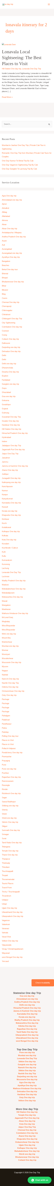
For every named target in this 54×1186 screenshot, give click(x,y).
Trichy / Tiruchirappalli (11, 892)
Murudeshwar (7, 658)
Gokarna (5, 400)
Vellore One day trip (10, 941)
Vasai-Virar (6, 937)
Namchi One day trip (10, 679)
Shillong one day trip (10, 806)
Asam (4, 241)
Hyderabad (6, 437)
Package (5, 699)
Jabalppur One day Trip (11, 446)
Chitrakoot (6, 314)
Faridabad (6, 380)
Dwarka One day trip (10, 372)
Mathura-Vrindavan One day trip (15, 613)
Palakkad (6, 720)
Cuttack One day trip (10, 339)
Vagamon (6, 920)
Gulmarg (5, 413)
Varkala (5, 933)
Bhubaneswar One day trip (13, 282)
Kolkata (5, 536)
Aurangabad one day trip (12, 253)
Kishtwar (5, 519)
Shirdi (4, 814)
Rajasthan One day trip (11, 777)
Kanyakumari (7, 499)
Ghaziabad (6, 392)
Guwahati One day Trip (11, 417)
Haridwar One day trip (11, 425)
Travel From (7, 888)
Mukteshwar (7, 642)
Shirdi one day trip (9, 818)
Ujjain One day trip (9, 908)
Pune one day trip (9, 769)
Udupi (4, 904)
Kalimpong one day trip (11, 482)
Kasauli (5, 507)
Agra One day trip (9, 196)
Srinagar (5, 834)
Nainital (5, 675)
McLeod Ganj (7, 617)
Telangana (6, 847)
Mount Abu (6, 638)
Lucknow (5, 576)
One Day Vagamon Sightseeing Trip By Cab (20, 165)
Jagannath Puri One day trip (13, 450)
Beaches (5, 265)
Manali (4, 601)
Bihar (4, 286)
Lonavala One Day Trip (31, 69)
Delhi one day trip (9, 364)
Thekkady (6, 863)
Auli (3, 245)
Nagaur (5, 671)
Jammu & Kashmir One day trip (15, 466)
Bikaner (5, 290)
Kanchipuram (7, 486)
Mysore (5, 667)
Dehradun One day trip (11, 351)
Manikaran (6, 609)
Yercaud (5, 961)
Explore (5, 376)
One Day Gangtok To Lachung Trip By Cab (19, 169)
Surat (4, 838)
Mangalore (6, 605)
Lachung (5, 568)
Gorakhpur (6, 405)
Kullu (4, 556)
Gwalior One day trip (10, 421)
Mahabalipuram (8, 593)
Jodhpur (5, 474)
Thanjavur (6, 859)
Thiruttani (5, 867)
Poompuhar (6, 757)
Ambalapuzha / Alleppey (12, 233)
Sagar (4, 798)
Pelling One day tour (10, 736)
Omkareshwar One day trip (13, 691)
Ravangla (6, 785)
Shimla (5, 810)
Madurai (5, 585)
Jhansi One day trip (10, 470)
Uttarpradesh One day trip (12, 916)
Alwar (4, 224)
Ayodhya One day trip (11, 257)
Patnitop (5, 732)
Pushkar (5, 773)
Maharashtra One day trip (12, 597)
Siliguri (4, 826)
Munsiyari (6, 654)
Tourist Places (7, 883)
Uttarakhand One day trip (12, 912)
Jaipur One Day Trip (10, 454)
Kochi (4, 523)
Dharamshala (7, 368)
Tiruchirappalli (7, 871)
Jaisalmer (6, 458)
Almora (5, 220)
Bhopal (5, 278)
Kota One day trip (9, 540)
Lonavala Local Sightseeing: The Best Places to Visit (21, 57)
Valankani (6, 924)
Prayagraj (6, 761)
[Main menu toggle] (48, 4)
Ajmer (4, 204)
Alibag (4, 212)
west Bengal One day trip (12, 957)
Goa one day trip (8, 396)
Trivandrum (7, 896)
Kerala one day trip (9, 511)
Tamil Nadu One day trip (12, 843)
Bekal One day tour (10, 269)
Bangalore (6, 261)
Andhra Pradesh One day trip (14, 237)
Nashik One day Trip (10, 683)
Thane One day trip (10, 855)
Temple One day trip (10, 851)
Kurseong (6, 564)
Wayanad (6, 953)
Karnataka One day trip (11, 503)
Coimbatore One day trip (12, 327)
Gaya (4, 388)
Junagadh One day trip (11, 478)
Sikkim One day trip (10, 822)
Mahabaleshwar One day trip (13, 589)
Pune (4, 765)
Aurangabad (7, 249)
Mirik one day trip (9, 634)
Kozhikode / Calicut (10, 548)
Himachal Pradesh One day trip (15, 433)
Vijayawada (6, 945)
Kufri (4, 552)
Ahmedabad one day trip (12, 200)
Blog (4, 294)
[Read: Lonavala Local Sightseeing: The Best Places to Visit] (9, 44)
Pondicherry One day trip (12, 753)
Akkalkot (5, 208)
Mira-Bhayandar (8, 626)
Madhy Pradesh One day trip (13, 581)
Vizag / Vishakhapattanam (12, 949)
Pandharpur (6, 724)
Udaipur (5, 900)
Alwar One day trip (9, 229)
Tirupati (5, 875)
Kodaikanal (6, 527)
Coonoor (5, 331)
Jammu (5, 462)
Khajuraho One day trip (11, 515)
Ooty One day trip (9, 695)
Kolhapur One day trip (11, 531)
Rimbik (5, 789)
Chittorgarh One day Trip (12, 319)
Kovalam (5, 544)
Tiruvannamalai (8, 879)
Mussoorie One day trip (11, 662)
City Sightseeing (8, 323)
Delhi (4, 355)
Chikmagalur (7, 310)
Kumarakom (7, 560)
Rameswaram (8, 781)
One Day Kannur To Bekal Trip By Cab (17, 161)
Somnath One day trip (11, 830)
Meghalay (6, 621)
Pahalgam (6, 716)
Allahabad (6, 216)
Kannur (5, 491)
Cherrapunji (6, 306)
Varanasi (5, 928)
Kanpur (5, 495)
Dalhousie (6, 343)
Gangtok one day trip (10, 384)
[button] (39, 1180)
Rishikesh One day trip (11, 793)
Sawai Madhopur (9, 802)
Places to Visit (8, 740)
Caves (4, 298)
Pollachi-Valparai (8, 748)
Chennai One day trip (10, 302)
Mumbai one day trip (10, 646)
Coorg (4, 335)
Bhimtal (5, 274)
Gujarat (5, 409)
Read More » (7, 97)
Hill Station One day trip (11, 69)
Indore (4, 441)
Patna (4, 728)
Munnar (5, 650)
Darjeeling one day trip (11, 347)
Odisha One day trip (10, 687)
